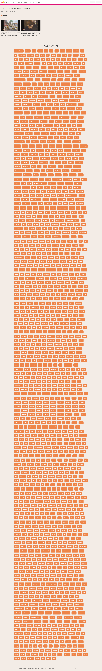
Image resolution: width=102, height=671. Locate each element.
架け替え (65, 435)
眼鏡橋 (81, 501)
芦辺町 (59, 534)
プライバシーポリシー (44, 668)
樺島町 (16, 443)
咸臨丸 (33, 274)
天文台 (65, 307)
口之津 (65, 270)
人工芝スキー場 (18, 228)
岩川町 (75, 332)
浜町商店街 (17, 464)
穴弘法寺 (71, 513)
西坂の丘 (54, 547)
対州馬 (20, 323)
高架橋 (29, 650)
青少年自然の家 (75, 637)
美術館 (36, 530)
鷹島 (73, 654)
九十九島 (22, 220)
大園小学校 (71, 294)
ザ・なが (79, 108)
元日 (21, 245)
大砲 (27, 307)
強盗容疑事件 (54, 369)
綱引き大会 (67, 526)
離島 (45, 633)
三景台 (29, 208)
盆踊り (77, 497)
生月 (40, 493)
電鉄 (55, 637)
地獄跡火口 (28, 286)
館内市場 (68, 642)
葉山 (73, 538)
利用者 (44, 257)
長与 (59, 596)
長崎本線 (41, 613)
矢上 (21, 505)
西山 (76, 547)
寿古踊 (37, 323)
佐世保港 (48, 237)
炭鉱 (72, 480)
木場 (54, 423)
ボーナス (48, 179)
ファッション (77, 166)
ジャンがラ (54, 117)
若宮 (16, 538)
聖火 (58, 530)
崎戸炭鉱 (22, 340)
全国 (27, 249)
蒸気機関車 (17, 542)
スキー (51, 121)
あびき (76, 67)
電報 (16, 637)
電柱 (27, 637)
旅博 (49, 389)
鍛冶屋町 (47, 596)
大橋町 (48, 303)
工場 (23, 344)
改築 (16, 381)
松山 (76, 431)
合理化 (16, 274)
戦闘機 (74, 373)
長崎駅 (16, 625)
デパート (70, 137)
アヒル (82, 67)
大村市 (82, 299)
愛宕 (23, 373)
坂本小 (50, 286)
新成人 (73, 385)
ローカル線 (17, 203)
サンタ (16, 117)
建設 (50, 365)
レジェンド (54, 199)
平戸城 (55, 356)
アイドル (43, 67)
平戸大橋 (62, 356)
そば (66, 129)
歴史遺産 (70, 447)
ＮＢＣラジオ (68, 63)
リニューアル (25, 199)
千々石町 (56, 261)
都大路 (78, 584)
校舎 (16, 439)
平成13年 (24, 352)
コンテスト (55, 108)
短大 (40, 505)
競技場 (77, 518)
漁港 (65, 476)
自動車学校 (17, 534)
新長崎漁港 (37, 389)
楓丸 (72, 439)
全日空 (48, 249)
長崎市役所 (17, 613)
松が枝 (70, 431)
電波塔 (32, 637)
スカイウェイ (24, 121)
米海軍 (46, 522)
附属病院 (62, 629)
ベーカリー (43, 175)
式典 (55, 365)
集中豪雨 (27, 633)
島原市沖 (43, 336)
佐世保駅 (73, 237)
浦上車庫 (44, 464)
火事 (29, 480)
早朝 (86, 394)
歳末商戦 (63, 447)
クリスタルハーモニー (74, 100)
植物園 (66, 439)
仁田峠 (38, 228)
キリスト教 (27, 96)
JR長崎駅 (37, 63)
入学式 (68, 245)
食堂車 (45, 642)
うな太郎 (61, 75)
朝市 (49, 423)
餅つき (51, 642)
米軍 (52, 522)
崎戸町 (28, 340)
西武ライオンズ (45, 551)
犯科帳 (43, 489)
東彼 (27, 431)
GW (85, 59)
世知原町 (74, 212)
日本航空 (17, 394)
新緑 (85, 385)
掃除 (54, 377)
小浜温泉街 (45, 327)
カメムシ (73, 88)
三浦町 (41, 208)
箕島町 (28, 522)
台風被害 (84, 270)
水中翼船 (41, 451)
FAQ (30, 2)
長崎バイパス (65, 600)
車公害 (27, 575)
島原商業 (24, 336)
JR (15, 63)
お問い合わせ (51, 668)
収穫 (28, 270)
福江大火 (80, 509)
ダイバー (36, 133)
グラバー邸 (40, 100)
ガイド (73, 84)
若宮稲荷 (22, 538)
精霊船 (71, 522)
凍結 (44, 253)
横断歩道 (78, 439)
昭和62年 (46, 414)
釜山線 (38, 592)
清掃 (51, 472)
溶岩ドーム (22, 476)
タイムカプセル (45, 133)
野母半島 (40, 588)
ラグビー (26, 195)
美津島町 (30, 530)
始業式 (46, 311)
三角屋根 (72, 208)
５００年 (75, 55)
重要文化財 (32, 588)
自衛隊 (24, 534)
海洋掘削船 (40, 468)
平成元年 (37, 356)
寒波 (66, 319)
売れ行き (50, 290)
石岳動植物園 (52, 505)
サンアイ (77, 113)
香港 (74, 642)
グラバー (25, 100)
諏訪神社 (29, 563)
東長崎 (64, 431)
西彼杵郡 (31, 551)
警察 (21, 567)
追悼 (59, 575)
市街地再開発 (58, 344)
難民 (50, 633)
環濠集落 (28, 493)
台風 (71, 270)
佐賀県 (80, 237)
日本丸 (79, 389)
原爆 (84, 265)
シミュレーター (38, 117)
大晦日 (63, 299)
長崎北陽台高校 (33, 604)
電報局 (21, 637)
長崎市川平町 (78, 608)
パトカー (36, 158)
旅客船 (54, 389)
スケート (65, 121)
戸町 (85, 373)
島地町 (71, 336)
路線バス (64, 571)
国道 (34, 282)
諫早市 (56, 563)
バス (47, 154)
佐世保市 (41, 237)
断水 (31, 385)
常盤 (32, 348)
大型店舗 (79, 294)
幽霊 (71, 361)
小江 (34, 327)
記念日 (49, 559)
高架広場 (23, 650)
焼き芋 (32, 485)
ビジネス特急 (26, 166)
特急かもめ (29, 489)
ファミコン (29, 170)
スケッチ (72, 121)
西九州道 (42, 547)
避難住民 (66, 584)
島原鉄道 (59, 336)
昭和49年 (82, 406)
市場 (33, 344)
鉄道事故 (73, 592)
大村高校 (30, 303)
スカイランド (43, 121)
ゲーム (56, 104)
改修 (82, 377)
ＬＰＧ (49, 63)
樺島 (84, 439)
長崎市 (71, 608)
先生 (49, 245)
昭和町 (83, 414)
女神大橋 (34, 311)
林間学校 (53, 435)
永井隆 (25, 456)
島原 (81, 332)
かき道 (16, 88)
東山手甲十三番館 (19, 431)
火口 (34, 480)
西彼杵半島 (23, 551)
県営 (32, 501)
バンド (64, 162)
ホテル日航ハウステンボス (39, 183)
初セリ (27, 257)
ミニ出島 (25, 191)
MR (55, 63)
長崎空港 (59, 617)
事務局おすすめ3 (59, 220)
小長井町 (79, 327)
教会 (39, 381)
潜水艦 (16, 480)
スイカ (16, 121)
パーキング (67, 150)
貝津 (54, 567)
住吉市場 (79, 228)
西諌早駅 (45, 555)
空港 (16, 518)
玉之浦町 (64, 489)
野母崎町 (60, 588)
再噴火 (23, 253)
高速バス (67, 650)
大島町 (45, 299)
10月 (46, 51)
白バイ (63, 497)
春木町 (68, 398)
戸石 (16, 377)
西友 (48, 547)
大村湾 (16, 303)
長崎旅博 (34, 613)
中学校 (39, 216)
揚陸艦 (70, 377)
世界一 (47, 212)
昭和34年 (39, 402)
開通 (23, 629)
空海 (82, 513)
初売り (33, 257)
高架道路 (36, 650)
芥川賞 (53, 534)
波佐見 (75, 456)
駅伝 (35, 646)
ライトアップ (18, 195)
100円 (34, 51)
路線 (58, 571)
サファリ (59, 113)
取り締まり (41, 270)
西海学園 (75, 551)
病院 (28, 497)
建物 (40, 365)
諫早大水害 (49, 563)
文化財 (68, 381)
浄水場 (53, 460)
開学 (60, 625)
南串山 (16, 265)
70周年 (26, 59)
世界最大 (54, 212)
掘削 (59, 377)
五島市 (29, 224)
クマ (72, 96)
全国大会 (33, 249)
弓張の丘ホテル (68, 365)
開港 (82, 625)
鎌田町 (53, 596)
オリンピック (27, 84)
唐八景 (39, 274)
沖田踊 (55, 456)
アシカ (56, 67)
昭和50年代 (24, 410)
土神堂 (81, 282)
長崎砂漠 (52, 617)
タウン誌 (53, 133)
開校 (72, 625)
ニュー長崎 (26, 150)
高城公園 (63, 646)
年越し (54, 361)
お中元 (46, 84)
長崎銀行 (74, 621)
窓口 (26, 518)
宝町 (36, 315)
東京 (60, 427)
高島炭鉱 (81, 646)
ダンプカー (17, 137)
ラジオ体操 (39, 195)
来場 (39, 427)
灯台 (55, 480)
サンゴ (83, 113)
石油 (64, 505)
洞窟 (33, 460)
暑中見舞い (60, 418)
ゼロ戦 (79, 125)
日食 (39, 394)
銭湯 (37, 596)
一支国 (40, 203)
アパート (70, 67)
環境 (22, 493)
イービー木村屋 (52, 71)
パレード (17, 162)
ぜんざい (17, 129)
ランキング (60, 195)
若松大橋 (34, 538)
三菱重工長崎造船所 (62, 208)
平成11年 (79, 348)
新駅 (44, 389)
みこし (59, 187)
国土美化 (73, 278)
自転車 (30, 534)
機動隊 (43, 443)
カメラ (79, 88)
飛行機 (26, 642)
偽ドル (63, 241)
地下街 (16, 286)
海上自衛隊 (80, 464)
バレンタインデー (43, 162)
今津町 (44, 228)
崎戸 (16, 340)
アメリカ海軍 (34, 71)
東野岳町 (58, 431)
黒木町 (48, 658)
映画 (52, 398)
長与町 (65, 596)
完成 (31, 315)
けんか (62, 104)
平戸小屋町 (69, 356)
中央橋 (28, 216)
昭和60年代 (31, 414)
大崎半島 (57, 299)
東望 (45, 431)
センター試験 (34, 129)
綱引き (60, 526)
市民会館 (50, 344)
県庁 (58, 501)
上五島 (83, 208)
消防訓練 (17, 472)
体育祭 (23, 241)
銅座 (26, 596)
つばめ (56, 137)
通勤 (76, 575)
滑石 (29, 476)
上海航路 (29, 212)
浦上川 (37, 464)
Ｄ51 (69, 59)
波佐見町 (81, 456)
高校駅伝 (55, 650)
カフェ (61, 88)
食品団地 (39, 642)
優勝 (80, 241)
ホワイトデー (69, 183)
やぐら (58, 191)
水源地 (71, 451)
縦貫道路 (17, 530)
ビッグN (33, 166)
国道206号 (40, 282)
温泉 (72, 472)
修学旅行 (42, 241)
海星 (21, 468)
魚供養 (22, 654)
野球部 (71, 588)
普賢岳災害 (40, 418)
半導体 (69, 261)
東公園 (77, 427)
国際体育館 (60, 282)
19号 (82, 51)
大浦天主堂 (78, 303)
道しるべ (69, 580)
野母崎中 (53, 588)
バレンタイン (34, 162)
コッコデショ (18, 108)
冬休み (38, 253)
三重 (78, 208)
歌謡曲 (53, 443)
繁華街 (23, 530)
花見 (80, 534)
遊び (40, 580)
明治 (29, 398)
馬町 (26, 646)
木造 (59, 423)
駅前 (40, 646)
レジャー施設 (62, 199)
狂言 (49, 489)
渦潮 (67, 472)
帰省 (21, 348)
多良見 (29, 294)
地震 (35, 286)
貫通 (65, 567)
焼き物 (26, 485)
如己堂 (40, 311)
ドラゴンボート (51, 142)
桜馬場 (31, 439)
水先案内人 (48, 451)
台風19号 (77, 270)
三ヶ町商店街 (80, 203)
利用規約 (24, 668)
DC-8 (74, 59)
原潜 (79, 265)
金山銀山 (32, 592)
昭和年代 (76, 414)
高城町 (69, 646)
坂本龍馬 (57, 286)
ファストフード (68, 166)
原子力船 (73, 265)
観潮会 (28, 559)
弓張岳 (75, 365)
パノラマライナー (45, 158)
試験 (71, 559)
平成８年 (17, 356)
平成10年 (72, 348)
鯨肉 (41, 654)
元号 (86, 241)
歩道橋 (24, 447)
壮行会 (32, 290)
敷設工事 (55, 381)
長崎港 (74, 613)
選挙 (43, 584)
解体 (34, 559)
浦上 (24, 464)
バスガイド (53, 154)
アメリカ (26, 71)
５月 (16, 59)
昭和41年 (25, 406)
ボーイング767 (34, 179)
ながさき (52, 146)
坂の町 (44, 286)
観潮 (23, 559)
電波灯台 (39, 637)
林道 (47, 435)
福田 (22, 513)
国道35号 (48, 282)
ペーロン (50, 175)
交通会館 (70, 224)
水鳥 (16, 456)
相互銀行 (84, 497)
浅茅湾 (60, 460)
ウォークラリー (40, 75)
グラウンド (17, 100)
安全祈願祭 (24, 315)
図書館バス (53, 278)
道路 (81, 580)
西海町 (31, 555)
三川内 (16, 208)
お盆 (58, 84)
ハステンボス (62, 154)
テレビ (76, 137)
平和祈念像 (50, 348)
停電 (58, 241)
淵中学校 (39, 472)
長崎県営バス (18, 617)
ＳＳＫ (16, 67)
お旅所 (52, 84)
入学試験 (75, 245)
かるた (36, 92)
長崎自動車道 (37, 621)
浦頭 (50, 464)
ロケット (34, 203)
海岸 (16, 468)
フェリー (36, 170)
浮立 (70, 464)
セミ (69, 125)
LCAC (44, 63)
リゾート (17, 199)
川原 (44, 340)
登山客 (57, 497)
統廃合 (54, 526)
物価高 (80, 485)
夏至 (72, 290)
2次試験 (53, 55)
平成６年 (72, 352)
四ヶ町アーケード (30, 278)
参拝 (16, 270)
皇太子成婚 (70, 497)
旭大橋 (23, 398)
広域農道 (77, 361)
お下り (40, 84)
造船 (30, 580)
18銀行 (62, 51)
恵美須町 (17, 373)
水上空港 (23, 451)
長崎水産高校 (57, 613)
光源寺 (62, 245)
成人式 (57, 373)
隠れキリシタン (18, 633)
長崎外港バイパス (19, 608)
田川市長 (79, 493)
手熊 (21, 377)
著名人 (78, 538)
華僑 (56, 538)
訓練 (39, 559)
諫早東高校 (63, 563)
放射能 (26, 381)
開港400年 (17, 629)
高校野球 (48, 650)
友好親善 (22, 270)
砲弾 (86, 505)
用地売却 (61, 493)
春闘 (80, 398)
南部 (41, 265)
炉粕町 (61, 480)
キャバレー (65, 92)
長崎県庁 (26, 617)
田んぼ (67, 493)
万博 (60, 203)
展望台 (32, 332)
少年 (85, 327)
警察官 (26, 567)
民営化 (81, 447)
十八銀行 (43, 261)
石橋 (59, 505)
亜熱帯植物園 (55, 224)
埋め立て (64, 286)
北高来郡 (31, 261)
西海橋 (16, 555)
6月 (20, 59)
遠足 (16, 584)
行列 (35, 542)
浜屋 (66, 460)
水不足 (29, 451)
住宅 (22, 232)
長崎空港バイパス (68, 617)
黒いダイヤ (30, 658)
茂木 (40, 538)
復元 (68, 369)
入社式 (16, 249)
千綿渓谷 (63, 261)
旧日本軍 (54, 394)
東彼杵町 (39, 431)
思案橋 (83, 369)
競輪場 (16, 522)
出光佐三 (55, 253)
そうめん (54, 129)
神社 (37, 509)
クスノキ (65, 96)
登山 (52, 497)
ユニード (65, 191)
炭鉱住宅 (78, 480)
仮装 (50, 228)
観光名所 (69, 555)
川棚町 (63, 340)
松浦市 (21, 435)
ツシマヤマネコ (42, 137)
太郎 (76, 307)
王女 (76, 489)
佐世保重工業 (65, 237)
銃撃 (21, 596)
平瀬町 (16, 361)
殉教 (76, 447)
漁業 (45, 476)
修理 (48, 241)
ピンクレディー (52, 166)
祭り (42, 509)
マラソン (40, 187)
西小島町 (70, 547)
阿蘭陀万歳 (54, 629)
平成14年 (31, 352)
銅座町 (31, 596)
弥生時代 (46, 369)
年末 (34, 361)
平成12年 (17, 352)
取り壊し (34, 270)
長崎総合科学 (18, 621)
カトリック (37, 88)
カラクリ (30, 92)
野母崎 (46, 588)
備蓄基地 (70, 241)
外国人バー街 (78, 290)
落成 (61, 538)
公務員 (73, 249)
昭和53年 (46, 410)
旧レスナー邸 (46, 394)
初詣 (39, 257)
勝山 (68, 257)
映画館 (57, 398)
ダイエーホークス (19, 133)
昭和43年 (39, 406)
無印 (16, 485)
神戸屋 (31, 509)
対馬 (26, 323)
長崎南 (48, 604)
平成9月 (30, 356)
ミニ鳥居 (32, 191)
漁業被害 (59, 476)
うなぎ (54, 75)
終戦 (16, 526)
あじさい (63, 67)
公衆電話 (17, 253)
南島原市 (23, 265)
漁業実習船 (51, 476)
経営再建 (28, 526)
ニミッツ (59, 146)
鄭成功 (84, 584)
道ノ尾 (75, 580)
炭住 (66, 480)
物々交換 (69, 485)
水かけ (16, 451)
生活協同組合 (53, 493)
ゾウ (48, 129)
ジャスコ (47, 117)
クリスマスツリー (26, 104)
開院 (29, 629)
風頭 (21, 642)
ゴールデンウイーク (71, 104)
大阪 (42, 307)
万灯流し (72, 203)
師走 (16, 348)
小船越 (66, 327)
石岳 (45, 505)
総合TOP (14, 2)
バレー (81, 158)
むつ (38, 191)
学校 (76, 311)
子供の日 (58, 311)
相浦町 (26, 501)
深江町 (32, 472)
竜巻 (49, 518)
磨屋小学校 (17, 509)
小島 (29, 327)
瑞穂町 (16, 493)
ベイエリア (58, 175)
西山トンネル (83, 547)
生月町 (45, 493)
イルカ (16, 75)
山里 (45, 332)
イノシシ (67, 71)
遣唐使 (21, 584)
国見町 (28, 282)
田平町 (16, 497)
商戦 (59, 274)
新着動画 (28, 51)
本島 (68, 423)
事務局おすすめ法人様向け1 (72, 220)
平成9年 (23, 356)
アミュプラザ (18, 71)
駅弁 (45, 646)
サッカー (46, 113)
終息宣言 (83, 522)
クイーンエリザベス (43, 96)
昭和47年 (68, 406)
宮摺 (58, 315)
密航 (38, 319)
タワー (65, 133)
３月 (59, 55)
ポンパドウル (78, 183)
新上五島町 (37, 385)
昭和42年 (32, 406)
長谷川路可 (37, 625)
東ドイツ (45, 427)
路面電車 (17, 575)
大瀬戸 (16, 307)
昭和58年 (82, 410)
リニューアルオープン (35, 199)
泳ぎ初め (17, 460)
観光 (63, 555)
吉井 (22, 274)
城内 (74, 286)
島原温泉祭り (51, 336)
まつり (33, 187)
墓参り (16, 290)
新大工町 (61, 385)
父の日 (53, 485)
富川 (43, 319)
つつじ (50, 137)
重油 (26, 588)
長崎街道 (52, 621)
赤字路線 (36, 571)
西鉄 (58, 555)
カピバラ (55, 88)
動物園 (62, 257)
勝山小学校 (74, 257)
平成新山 (44, 356)
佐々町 (52, 232)
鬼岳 (80, 650)
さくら (33, 113)
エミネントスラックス (19, 80)
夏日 (66, 290)
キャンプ (81, 92)
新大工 (54, 385)
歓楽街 (60, 443)
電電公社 (61, 637)
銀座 (84, 592)
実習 (48, 315)
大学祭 (22, 299)
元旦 (26, 245)
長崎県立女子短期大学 (35, 617)
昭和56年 (68, 410)
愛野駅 (39, 373)
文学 (73, 381)
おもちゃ (67, 80)
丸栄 (16, 220)
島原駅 (65, 336)
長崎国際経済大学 (78, 604)
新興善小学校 (24, 389)
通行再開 (17, 580)
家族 (81, 315)
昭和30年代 (17, 402)
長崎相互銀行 (81, 613)
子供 (52, 311)
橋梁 (26, 443)
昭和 (85, 398)
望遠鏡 (43, 423)
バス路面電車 (78, 154)
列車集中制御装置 (19, 257)
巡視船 (75, 340)
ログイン (98, 2)
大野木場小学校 (34, 307)
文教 (79, 381)
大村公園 (75, 299)
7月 (31, 59)
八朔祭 (61, 249)
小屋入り (23, 327)
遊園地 (45, 580)
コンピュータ (71, 108)
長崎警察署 (67, 621)
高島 (75, 646)
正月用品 (72, 443)
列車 (78, 253)
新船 (31, 389)
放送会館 (33, 381)
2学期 (42, 55)
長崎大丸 (28, 608)
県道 (75, 501)
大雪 (47, 307)
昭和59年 (17, 414)
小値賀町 (73, 323)
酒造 (21, 588)
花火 (74, 534)
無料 (21, 485)
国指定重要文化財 (82, 278)
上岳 (23, 212)
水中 (35, 451)
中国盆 (22, 216)
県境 (53, 501)
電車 (50, 637)
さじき (39, 113)
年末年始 (40, 361)
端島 (59, 518)
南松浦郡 (30, 265)
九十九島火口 (30, 220)
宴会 (70, 315)
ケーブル (50, 104)
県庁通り (64, 501)
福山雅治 (48, 509)
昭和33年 (32, 402)
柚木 (71, 435)
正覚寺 (78, 443)
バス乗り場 (70, 154)
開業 (77, 625)
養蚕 (62, 642)
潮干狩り (23, 480)
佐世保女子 (17, 237)
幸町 (60, 361)
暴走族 (67, 418)
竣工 (54, 518)
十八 (37, 261)
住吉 (73, 228)
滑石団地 (35, 476)
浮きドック (63, 464)
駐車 (51, 646)
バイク (83, 150)
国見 (23, 282)
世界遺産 (61, 212)
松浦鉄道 (34, 435)
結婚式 (41, 526)
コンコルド (39, 108)
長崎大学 (35, 608)
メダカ (43, 191)
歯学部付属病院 (38, 447)
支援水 (76, 377)
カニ (44, 88)
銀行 (16, 596)
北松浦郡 (24, 261)
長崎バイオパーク (55, 600)
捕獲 (44, 377)
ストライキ (24, 125)
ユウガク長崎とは (36, 2)
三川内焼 (23, 208)
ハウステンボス (33, 154)
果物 (59, 435)
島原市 (36, 336)
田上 (73, 493)
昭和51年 (32, 410)
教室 (44, 381)
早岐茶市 (80, 394)
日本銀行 (24, 394)
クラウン (78, 96)
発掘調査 (39, 497)
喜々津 (71, 274)
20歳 (37, 55)
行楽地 (48, 542)
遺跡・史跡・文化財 (51, 584)
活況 (43, 460)
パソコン (17, 158)
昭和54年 (53, 410)
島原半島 (17, 336)
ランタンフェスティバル (71, 195)
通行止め (24, 580)
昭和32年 (25, 402)
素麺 (77, 522)
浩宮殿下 (56, 464)
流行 (48, 460)
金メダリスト (24, 592)
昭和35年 (46, 402)
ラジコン (47, 195)
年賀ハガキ (47, 361)
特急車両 (37, 489)
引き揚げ (27, 369)
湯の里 (82, 472)
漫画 (80, 476)
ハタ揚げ (29, 158)
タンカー (72, 133)
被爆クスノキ (72, 542)
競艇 (83, 518)
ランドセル (82, 195)
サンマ (22, 117)
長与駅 (71, 596)
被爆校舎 (80, 542)
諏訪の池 (22, 563)
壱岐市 (43, 290)
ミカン (53, 187)
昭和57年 (75, 410)
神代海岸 (25, 509)
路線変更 (71, 571)
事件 (52, 220)
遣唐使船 (28, 584)
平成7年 (79, 352)
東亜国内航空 (53, 427)
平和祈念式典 (59, 348)
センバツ (42, 129)
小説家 (72, 327)
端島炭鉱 (65, 518)
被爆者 (16, 547)
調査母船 (77, 559)
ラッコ (53, 195)
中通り (75, 216)
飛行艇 (32, 642)
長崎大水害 (42, 608)
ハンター (58, 162)
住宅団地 (28, 232)
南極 (36, 265)
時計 (28, 418)
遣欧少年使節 (36, 584)
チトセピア (25, 137)
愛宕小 (28, 373)
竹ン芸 (22, 522)
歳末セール (55, 447)
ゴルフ (25, 108)
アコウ (50, 67)
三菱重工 (53, 208)
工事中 (81, 340)
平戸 (50, 356)
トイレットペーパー (19, 142)
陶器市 (73, 629)
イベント (74, 71)
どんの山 (39, 146)
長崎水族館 (48, 613)
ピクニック (17, 166)
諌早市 (83, 559)
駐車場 (56, 646)
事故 (83, 220)
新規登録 (92, 2)
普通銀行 (48, 418)
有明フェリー (18, 423)
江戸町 (31, 456)
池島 (43, 456)
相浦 (21, 501)
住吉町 (16, 232)
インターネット (24, 75)
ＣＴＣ (63, 59)
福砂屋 (27, 513)
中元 (80, 212)
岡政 (64, 332)
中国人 (16, 216)
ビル (39, 166)
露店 (67, 637)
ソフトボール (73, 129)
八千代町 (55, 249)
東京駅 (71, 427)
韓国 (82, 637)
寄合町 (26, 319)
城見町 (80, 286)
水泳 (66, 451)
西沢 (53, 551)
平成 (66, 348)
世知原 (67, 212)
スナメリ (32, 125)
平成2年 (45, 352)
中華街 (68, 216)
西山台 (16, 551)
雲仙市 (64, 633)
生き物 (34, 493)
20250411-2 (30, 55)
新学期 (67, 385)
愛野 (34, 373)
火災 (39, 480)
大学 (85, 294)
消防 (79, 468)
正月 (66, 443)
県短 (70, 501)
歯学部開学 (47, 447)
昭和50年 (17, 410)
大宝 (28, 299)
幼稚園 (65, 361)
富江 (48, 319)
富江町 (53, 319)
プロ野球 (36, 175)
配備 (16, 588)
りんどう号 (46, 199)
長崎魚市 (30, 625)
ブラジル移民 (65, 170)
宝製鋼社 (42, 315)
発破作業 (46, 497)
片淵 (59, 485)
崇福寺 (84, 336)
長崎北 (16, 604)
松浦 (16, 435)
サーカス (27, 113)
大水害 (59, 303)
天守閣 (59, 307)
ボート (41, 179)
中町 (57, 216)
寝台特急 (72, 319)
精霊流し (65, 522)
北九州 (81, 257)
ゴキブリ (80, 104)
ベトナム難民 (72, 175)
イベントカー (82, 71)
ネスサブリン (40, 150)
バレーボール (25, 162)
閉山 (44, 625)
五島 (24, 224)
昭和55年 (60, 410)
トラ (28, 142)
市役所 (38, 344)
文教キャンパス (18, 385)
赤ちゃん (22, 571)
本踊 (21, 427)
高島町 (16, 650)
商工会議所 (46, 274)
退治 (64, 575)
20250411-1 (22, 55)
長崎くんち (27, 600)
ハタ (23, 158)
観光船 (82, 555)
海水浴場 (33, 468)
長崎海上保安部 (66, 613)
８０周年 (37, 59)
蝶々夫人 (29, 542)
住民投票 (41, 232)
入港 (81, 245)
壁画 (27, 290)
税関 (42, 513)
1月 (15, 55)
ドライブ (43, 142)
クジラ (59, 96)
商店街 (53, 274)
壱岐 (38, 290)
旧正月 (60, 394)
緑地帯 (79, 526)
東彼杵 (32, 431)
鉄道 (67, 592)
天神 (71, 307)
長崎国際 (70, 604)
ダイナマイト (28, 133)
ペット (65, 175)
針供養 (51, 592)
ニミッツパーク (67, 146)
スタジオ (17, 125)
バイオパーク (76, 150)
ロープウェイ (26, 203)
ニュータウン (18, 150)
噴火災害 (83, 274)
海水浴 (26, 468)
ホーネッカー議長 (57, 179)
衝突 (60, 542)
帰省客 (26, 348)
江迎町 (37, 456)
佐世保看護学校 (56, 237)
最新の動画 (20, 2)
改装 (21, 381)
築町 (34, 522)
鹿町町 (23, 658)
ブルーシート (18, 175)
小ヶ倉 (56, 323)
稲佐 (47, 513)
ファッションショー (19, 170)
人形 (26, 228)
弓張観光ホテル (18, 369)
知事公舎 (34, 505)
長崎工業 (65, 608)
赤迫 (47, 571)
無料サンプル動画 (19, 51)
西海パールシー (66, 551)
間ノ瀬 (34, 629)
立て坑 (31, 518)
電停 (83, 633)
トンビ (45, 146)
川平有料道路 (51, 340)
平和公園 (43, 348)
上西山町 (41, 212)
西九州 (35, 547)
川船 (69, 340)
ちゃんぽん (33, 137)
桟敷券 (37, 439)
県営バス (47, 501)
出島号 (67, 253)
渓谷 (56, 472)
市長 (70, 344)
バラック (75, 158)
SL (83, 63)
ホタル (23, 183)
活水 (38, 460)
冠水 (29, 253)
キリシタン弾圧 (18, 96)
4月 (69, 55)
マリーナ (47, 187)
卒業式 (80, 261)
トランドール (67, 142)
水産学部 (83, 451)
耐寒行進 (52, 530)
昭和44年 (46, 406)
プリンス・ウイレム (76, 170)
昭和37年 (60, 402)
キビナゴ (58, 92)
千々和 (49, 261)
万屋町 (65, 203)
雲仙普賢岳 (71, 633)
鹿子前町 (17, 658)
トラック (59, 142)
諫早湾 (70, 563)
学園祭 (70, 311)
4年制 (64, 55)
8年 (43, 59)
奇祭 (81, 307)
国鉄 (54, 282)
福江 (74, 509)
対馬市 (31, 323)
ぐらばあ (48, 100)
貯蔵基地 (77, 567)
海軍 (55, 468)
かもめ (16, 92)
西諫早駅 (52, 555)
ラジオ (32, 195)
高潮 (61, 650)
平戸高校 (83, 356)
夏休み (61, 290)
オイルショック (46, 80)
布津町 (75, 344)
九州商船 (38, 220)
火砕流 (44, 480)
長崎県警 (45, 617)
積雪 (65, 513)
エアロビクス (69, 75)
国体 (60, 278)
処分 (49, 253)
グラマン (55, 100)
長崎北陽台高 (24, 604)
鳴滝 (54, 654)
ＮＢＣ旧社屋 (77, 63)
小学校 (79, 323)
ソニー (60, 129)
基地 (86, 286)
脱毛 (75, 530)
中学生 (45, 216)
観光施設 (76, 555)
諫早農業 (77, 563)
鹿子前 (85, 654)
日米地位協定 (32, 394)
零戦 (78, 633)
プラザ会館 (57, 170)
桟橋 (43, 439)
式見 (60, 365)
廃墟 (22, 365)
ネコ (33, 150)
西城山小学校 (62, 547)
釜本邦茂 (45, 592)
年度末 (28, 361)
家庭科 (75, 315)
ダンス (78, 133)
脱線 (80, 530)
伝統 (61, 228)
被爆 (65, 542)
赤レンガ (29, 571)
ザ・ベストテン (18, 113)
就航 (21, 332)
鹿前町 (79, 654)
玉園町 (70, 489)
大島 (33, 299)
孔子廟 (64, 311)
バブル (61, 158)
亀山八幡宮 (45, 220)
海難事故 (67, 468)
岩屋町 (69, 332)
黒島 (43, 658)
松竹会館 (41, 435)
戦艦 (68, 373)
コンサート (47, 108)
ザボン (65, 113)
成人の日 (51, 373)
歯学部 (30, 447)
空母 (77, 513)
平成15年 (38, 352)
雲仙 (59, 633)
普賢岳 (33, 418)
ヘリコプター (18, 179)
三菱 (47, 208)
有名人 (73, 418)
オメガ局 (60, 80)
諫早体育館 (41, 563)
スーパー (80, 117)
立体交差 (38, 518)
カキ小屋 (80, 84)
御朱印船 (62, 369)
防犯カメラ (46, 629)
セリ (74, 125)
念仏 (78, 369)
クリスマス (17, 104)
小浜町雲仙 (59, 327)
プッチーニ (49, 170)
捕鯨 (49, 377)
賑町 (16, 571)
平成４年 (58, 352)
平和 (37, 348)
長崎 (77, 596)
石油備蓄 (70, 505)
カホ (67, 88)
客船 (53, 315)
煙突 (38, 485)
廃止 (27, 365)
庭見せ (16, 365)
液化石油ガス (25, 472)
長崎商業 (63, 604)
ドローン (25, 146)
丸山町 (81, 216)
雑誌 (40, 633)
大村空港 (23, 303)
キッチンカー (50, 92)
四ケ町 (21, 278)
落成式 (67, 538)
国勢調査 (66, 278)
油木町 (68, 456)
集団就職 (34, 633)
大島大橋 (39, 299)
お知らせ (26, 2)
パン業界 (71, 162)
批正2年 (26, 377)
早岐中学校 (72, 394)
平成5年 (65, 352)
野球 (66, 588)
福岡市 (54, 509)
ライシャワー (80, 191)
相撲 (16, 501)
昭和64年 (60, 414)
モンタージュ (51, 191)
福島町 (68, 509)
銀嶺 (79, 592)
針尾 (57, 592)
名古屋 (27, 274)
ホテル (29, 183)
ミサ (65, 187)
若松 (28, 538)
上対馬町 (17, 212)
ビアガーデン (78, 162)
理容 (81, 489)
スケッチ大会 (80, 121)
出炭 (73, 253)
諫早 (35, 563)
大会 (53, 294)
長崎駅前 (23, 625)
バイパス (17, 154)
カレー (42, 92)
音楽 (16, 642)
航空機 (36, 534)
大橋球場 (42, 303)
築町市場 (40, 522)
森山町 (60, 439)
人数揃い (32, 228)
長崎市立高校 (26, 613)
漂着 (75, 476)
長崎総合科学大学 (27, 621)
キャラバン (73, 92)
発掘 (33, 497)
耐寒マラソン (44, 530)
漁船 (70, 476)
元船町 (43, 245)
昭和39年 (75, 402)
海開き (60, 468)
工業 (28, 344)
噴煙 (16, 278)
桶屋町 (48, 439)
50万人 (82, 55)
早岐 (66, 394)
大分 (58, 294)
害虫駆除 (64, 315)
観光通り (17, 559)
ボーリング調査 (67, 179)
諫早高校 (84, 563)
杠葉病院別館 (32, 427)
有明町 (31, 423)
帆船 (81, 344)
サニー (52, 113)
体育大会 (17, 241)
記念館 (55, 559)
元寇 (16, 245)
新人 (44, 385)
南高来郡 (47, 265)
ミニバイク (17, 191)
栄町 (76, 435)
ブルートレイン (27, 175)
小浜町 (52, 327)
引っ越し (34, 369)
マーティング (26, 187)
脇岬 (70, 530)
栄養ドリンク (83, 435)
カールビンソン (65, 84)
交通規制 (77, 224)
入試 (22, 249)
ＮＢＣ (60, 63)
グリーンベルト (63, 100)
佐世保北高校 (83, 232)
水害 (55, 451)
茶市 (45, 538)
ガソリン (23, 88)
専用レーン (44, 323)
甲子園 (22, 497)
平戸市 (76, 356)
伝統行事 (67, 228)
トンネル (32, 146)
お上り (34, 84)
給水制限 (48, 526)
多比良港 (23, 294)
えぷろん (77, 75)
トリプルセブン (77, 142)
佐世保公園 (74, 232)
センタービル (25, 129)
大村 (69, 299)
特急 (23, 489)
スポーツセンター (48, 125)
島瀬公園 (78, 336)
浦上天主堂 (30, 464)
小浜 (39, 327)
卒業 (75, 261)
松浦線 (27, 435)
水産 (77, 451)
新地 (49, 385)
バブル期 (68, 158)
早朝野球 (17, 398)
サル (71, 113)
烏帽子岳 (85, 480)
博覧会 (58, 265)
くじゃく (52, 96)
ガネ (49, 88)
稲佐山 (53, 513)
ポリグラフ (61, 183)
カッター (30, 88)
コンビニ (63, 108)
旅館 (60, 389)
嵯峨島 (34, 340)
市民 (44, 344)
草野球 (50, 538)
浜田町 (80, 460)
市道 (65, 344)
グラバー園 (32, 100)
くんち (43, 104)
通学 (81, 575)
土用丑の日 (74, 282)
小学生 (16, 327)
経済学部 (35, 526)
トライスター (35, 142)
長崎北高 (42, 604)
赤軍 (42, 571)
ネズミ (47, 150)
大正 (54, 303)
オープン (37, 80)
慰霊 (45, 373)
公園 (79, 249)
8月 (48, 59)
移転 (37, 513)
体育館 (29, 241)
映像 (47, 398)
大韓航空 (53, 307)
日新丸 (73, 389)
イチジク (60, 71)
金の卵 (16, 592)
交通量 (83, 224)
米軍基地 (58, 522)
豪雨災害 (44, 567)
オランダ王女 (18, 84)
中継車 (62, 216)
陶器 (68, 629)
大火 (22, 307)
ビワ (45, 166)
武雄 (84, 443)
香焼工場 (80, 642)
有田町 (37, 423)
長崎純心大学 (78, 617)
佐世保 (58, 232)
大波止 (65, 303)
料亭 (26, 385)
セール (56, 125)
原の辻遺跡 (65, 265)
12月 (57, 51)
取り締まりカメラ (51, 270)
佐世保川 (34, 237)
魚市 (28, 654)
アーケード (36, 67)
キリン (34, 96)
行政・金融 (41, 542)
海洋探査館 (48, 468)
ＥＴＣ (80, 59)
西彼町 (37, 551)
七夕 (55, 203)
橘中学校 (32, 443)
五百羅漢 (36, 224)
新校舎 (79, 385)
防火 (40, 629)
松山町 (81, 431)
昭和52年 (39, 410)
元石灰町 (32, 245)
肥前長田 (64, 530)
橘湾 (38, 443)
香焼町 (16, 646)
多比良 (16, 294)
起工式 (52, 571)
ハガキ (41, 154)
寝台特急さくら (81, 319)
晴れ (54, 418)
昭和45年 (53, 406)
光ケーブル (55, 245)
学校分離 (82, 311)
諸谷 (16, 567)
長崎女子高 (57, 608)
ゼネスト (63, 125)
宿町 (21, 319)
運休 (57, 580)
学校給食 (17, 315)
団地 (47, 278)
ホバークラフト (52, 183)
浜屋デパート (72, 460)
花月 (69, 534)
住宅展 (34, 232)
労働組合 (51, 257)
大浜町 (71, 303)
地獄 (22, 286)
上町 (35, 212)
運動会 (62, 580)
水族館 (60, 451)
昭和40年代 (17, 406)
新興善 (16, 389)
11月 (51, 51)
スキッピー (58, 121)
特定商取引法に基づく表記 (32, 668)
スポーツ (39, 125)
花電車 (85, 534)
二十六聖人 (17, 224)
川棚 (58, 340)
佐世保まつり (66, 232)
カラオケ (23, 92)
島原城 (30, 336)
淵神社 (45, 472)
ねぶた (60, 150)
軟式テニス (40, 575)
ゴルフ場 (32, 108)
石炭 (76, 505)
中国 (85, 212)
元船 (38, 245)
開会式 (54, 625)
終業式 (21, 526)
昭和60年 (24, 414)
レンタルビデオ (79, 199)
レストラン (70, 199)
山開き (58, 332)
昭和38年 (68, 402)
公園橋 (84, 249)
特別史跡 (17, 489)
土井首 (67, 282)
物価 (75, 485)
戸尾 (80, 373)
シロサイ (73, 117)
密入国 (32, 319)
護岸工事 (33, 567)
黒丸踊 (37, 658)
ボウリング (76, 179)
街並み (54, 542)
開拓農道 (66, 625)
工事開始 (17, 344)
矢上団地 (27, 505)
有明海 (25, 423)
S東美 (22, 67)
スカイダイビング (34, 121)
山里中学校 (51, 332)
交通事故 (63, 224)
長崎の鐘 (46, 600)
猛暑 (54, 489)
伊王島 (55, 228)
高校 (42, 650)
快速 (73, 369)
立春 (44, 518)
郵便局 (72, 584)
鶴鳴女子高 (67, 654)
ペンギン (26, 179)
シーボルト (29, 117)
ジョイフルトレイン (64, 117)
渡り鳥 (61, 472)
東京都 (65, 427)
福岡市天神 (61, 509)
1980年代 (76, 51)
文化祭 (61, 381)
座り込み (84, 361)
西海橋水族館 (24, 555)
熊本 (47, 485)
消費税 (73, 468)
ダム (59, 133)
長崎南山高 (55, 604)
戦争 (63, 373)
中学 (34, 216)
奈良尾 (16, 311)
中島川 (51, 216)
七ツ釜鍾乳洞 (48, 203)
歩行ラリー (17, 447)
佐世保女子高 (26, 237)
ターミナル (81, 129)
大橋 (36, 303)
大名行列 (64, 294)
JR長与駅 (21, 63)
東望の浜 (51, 431)
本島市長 (74, 423)
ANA (58, 59)
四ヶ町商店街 (40, 278)
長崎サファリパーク (37, 600)
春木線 (74, 398)
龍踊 (54, 658)
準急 (16, 476)
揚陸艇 (64, 377)
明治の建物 (35, 398)
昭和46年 (60, 406)
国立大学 (17, 282)
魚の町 (16, 654)
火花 (50, 480)
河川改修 (62, 456)
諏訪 (16, 563)
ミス (70, 187)
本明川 (81, 423)
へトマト (80, 175)
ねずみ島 (54, 150)
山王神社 (39, 332)
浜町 (86, 460)
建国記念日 (33, 365)
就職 (16, 332)
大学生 (16, 299)
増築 (22, 290)
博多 (53, 265)
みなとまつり (77, 187)
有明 (79, 418)
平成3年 (51, 352)
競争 (72, 518)
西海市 (81, 551)
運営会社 (20, 668)
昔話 (42, 398)
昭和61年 (39, 414)
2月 (47, 55)
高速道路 (74, 650)
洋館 (23, 460)
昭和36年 (53, 402)
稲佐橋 (59, 513)
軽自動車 (53, 575)
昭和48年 (75, 406)
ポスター (17, 183)
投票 (33, 377)
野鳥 (83, 588)
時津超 (22, 418)
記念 (44, 559)
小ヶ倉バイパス (64, 323)
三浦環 (35, 208)
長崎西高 (59, 621)
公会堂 (67, 249)
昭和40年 (82, 402)
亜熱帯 (47, 224)
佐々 (47, 232)
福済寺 (16, 513)
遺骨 (60, 584)
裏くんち (23, 547)
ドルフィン (17, 146)
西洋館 (58, 551)
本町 (16, 427)
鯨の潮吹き (34, 654)
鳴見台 (60, 654)
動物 (57, 257)
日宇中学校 (66, 389)
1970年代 (69, 51)
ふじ (43, 170)
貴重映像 (84, 567)
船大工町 (47, 534)
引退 (40, 369)
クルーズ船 (36, 104)
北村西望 (17, 261)
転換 (47, 575)
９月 (53, 59)
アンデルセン (42, 71)
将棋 (51, 323)
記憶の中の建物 (63, 559)
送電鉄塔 (70, 575)
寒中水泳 (60, 319)
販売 (59, 567)
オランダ (74, 80)
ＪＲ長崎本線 (29, 63)
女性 (28, 311)
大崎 (51, 299)
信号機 (35, 241)
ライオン (72, 191)
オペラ (53, 80)
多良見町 (36, 294)
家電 (16, 319)
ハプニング (54, 158)
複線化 (29, 547)
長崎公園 (80, 600)
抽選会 (38, 377)
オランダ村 (82, 80)
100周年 (40, 51)
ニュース (76, 146)
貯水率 (70, 567)
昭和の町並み (68, 414)
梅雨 (54, 439)
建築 (45, 365)
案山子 (21, 439)
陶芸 (79, 629)
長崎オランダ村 (18, 600)
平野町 (22, 361)
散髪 (49, 381)
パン (51, 162)
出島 (61, 253)
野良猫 (77, 588)
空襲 (21, 518)
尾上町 (26, 332)
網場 (74, 526)
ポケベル (84, 179)
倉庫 (53, 241)
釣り (62, 592)
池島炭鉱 (49, 456)
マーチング (17, 187)
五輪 (42, 224)
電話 (45, 637)
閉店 (49, 625)
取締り (59, 270)
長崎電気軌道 (82, 621)
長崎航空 (45, 621)
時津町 (16, 418)
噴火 (77, 274)
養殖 (57, 642)
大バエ (42, 294)
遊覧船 (51, 580)
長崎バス (73, 600)
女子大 (22, 311)
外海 (86, 290)
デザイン (63, 137)
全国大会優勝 (41, 249)
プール (60, 166)
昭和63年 (53, 414)
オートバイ (30, 80)
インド (32, 75)
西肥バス (38, 555)
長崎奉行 (50, 608)
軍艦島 (33, 575)
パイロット (24, 154)
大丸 (48, 294)
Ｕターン (28, 67)
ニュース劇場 (84, 146)
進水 (35, 580)
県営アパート (39, 501)
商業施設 (65, 274)
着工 (16, 505)
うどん (48, 75)
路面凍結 (78, 571)
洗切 (28, 460)
